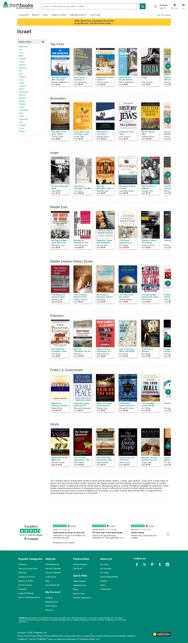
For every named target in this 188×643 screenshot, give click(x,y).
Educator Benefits (53, 568)
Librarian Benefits (53, 572)
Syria (21, 122)
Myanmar (22, 98)
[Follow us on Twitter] (144, 564)
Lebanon (22, 86)
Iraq (20, 74)
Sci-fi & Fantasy (25, 585)
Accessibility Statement (125, 636)
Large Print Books (26, 593)
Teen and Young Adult (27, 568)
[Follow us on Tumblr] (159, 564)
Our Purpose (105, 568)
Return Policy (79, 593)
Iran (20, 71)
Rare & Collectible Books (29, 597)
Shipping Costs (79, 585)
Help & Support (79, 581)
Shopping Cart (51, 602)
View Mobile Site (52, 585)
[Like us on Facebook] (136, 564)
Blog (47, 581)
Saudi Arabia (24, 110)
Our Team (104, 572)
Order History (51, 606)
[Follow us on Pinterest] (152, 564)
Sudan (21, 116)
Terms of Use (23, 636)
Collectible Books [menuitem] (77, 15)
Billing (75, 589)
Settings (48, 598)
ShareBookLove (52, 564)
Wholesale (77, 568)
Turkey (21, 128)
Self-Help (22, 572)
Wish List (49, 610)
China (21, 53)
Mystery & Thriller (26, 581)
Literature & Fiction (26, 577)
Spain (21, 113)
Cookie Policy (89, 636)
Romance (22, 589)
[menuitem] (164, 6)
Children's (22, 564)
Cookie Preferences (105, 636)
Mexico (21, 89)
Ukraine (22, 131)
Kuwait (21, 83)
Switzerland (23, 119)
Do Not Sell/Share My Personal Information (62, 636)
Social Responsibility (109, 577)
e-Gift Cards (50, 577)
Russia (21, 107)
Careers (103, 581)
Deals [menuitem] (45, 15)
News (102, 585)
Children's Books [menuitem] (58, 15)
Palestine (22, 104)
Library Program (80, 564)
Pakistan (22, 101)
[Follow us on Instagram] (167, 564)
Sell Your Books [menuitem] (164, 15)
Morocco (22, 95)
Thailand (22, 125)
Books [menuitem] (35, 15)
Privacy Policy (36, 636)
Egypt (21, 56)
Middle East (23, 92)
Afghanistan (23, 47)
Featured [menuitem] (23, 15)
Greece (21, 62)
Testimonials (105, 589)
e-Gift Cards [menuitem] (95, 15)
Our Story (104, 564)
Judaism (22, 77)
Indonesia (22, 68)
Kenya (21, 80)
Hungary (22, 65)
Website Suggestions (82, 598)
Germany (22, 59)
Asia (20, 50)
